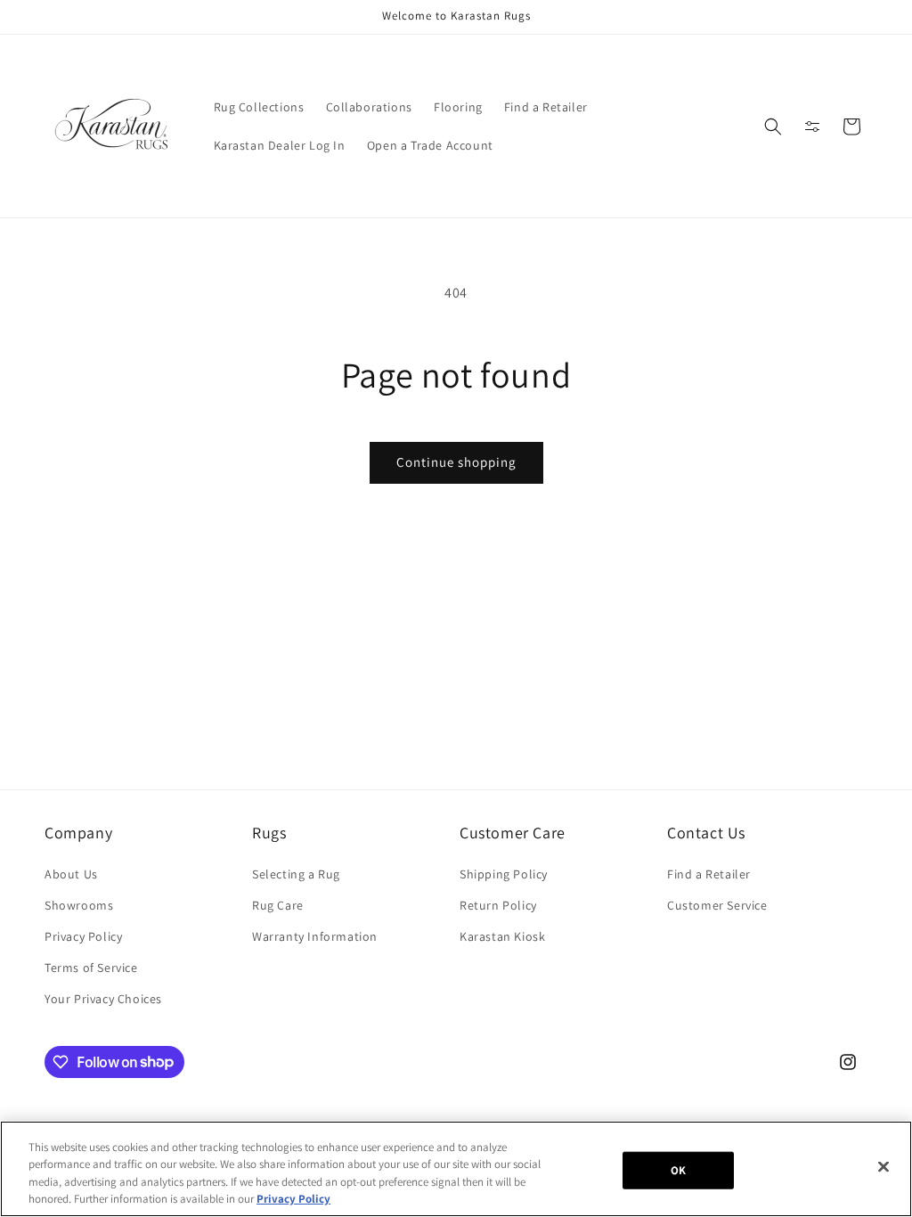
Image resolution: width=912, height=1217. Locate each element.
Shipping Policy (504, 874)
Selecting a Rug (296, 874)
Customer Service (717, 905)
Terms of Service (91, 968)
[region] (456, 1169)
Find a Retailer (709, 874)
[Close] (883, 1166)
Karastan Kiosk (502, 936)
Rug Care (278, 905)
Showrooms (79, 905)
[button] (773, 126)
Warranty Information (315, 936)
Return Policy (498, 905)
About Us (71, 874)
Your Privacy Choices (103, 999)
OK (678, 1170)
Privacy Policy (83, 936)
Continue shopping (456, 461)
